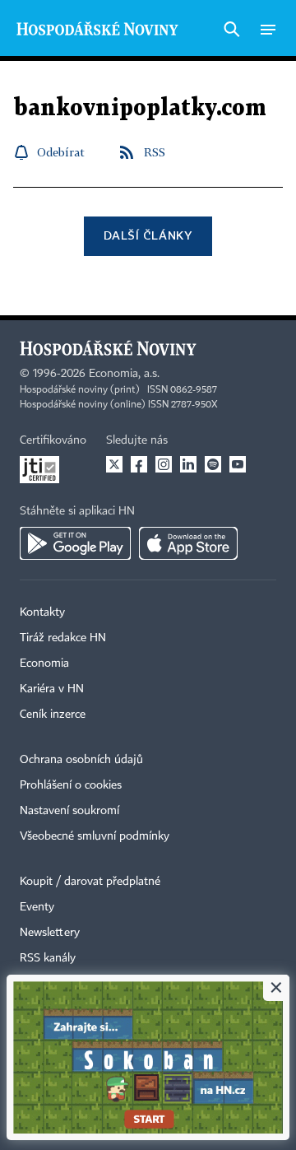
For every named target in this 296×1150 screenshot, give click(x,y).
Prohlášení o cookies (71, 785)
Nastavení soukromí (69, 811)
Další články (148, 235)
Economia (44, 663)
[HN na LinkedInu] (188, 464)
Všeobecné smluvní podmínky (94, 836)
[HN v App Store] (188, 543)
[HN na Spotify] (213, 464)
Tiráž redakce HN (63, 638)
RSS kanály (48, 958)
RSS (154, 152)
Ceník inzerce (53, 714)
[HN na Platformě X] (114, 464)
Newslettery (50, 932)
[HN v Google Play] (75, 543)
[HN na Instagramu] (163, 464)
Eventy (37, 907)
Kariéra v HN (52, 689)
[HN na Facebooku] (139, 464)
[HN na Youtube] (237, 464)
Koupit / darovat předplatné (90, 881)
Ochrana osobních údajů (81, 760)
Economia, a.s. (124, 373)
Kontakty (42, 612)
